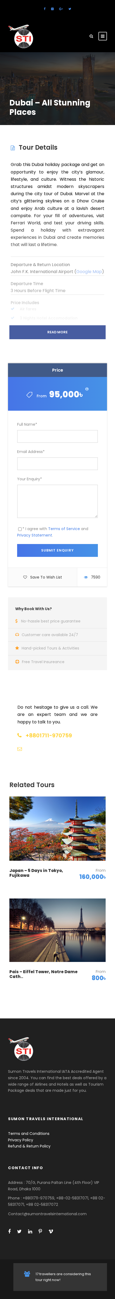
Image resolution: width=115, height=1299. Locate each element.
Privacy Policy (20, 1140)
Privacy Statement (34, 535)
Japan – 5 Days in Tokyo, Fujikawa (36, 873)
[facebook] (44, 9)
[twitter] (69, 9)
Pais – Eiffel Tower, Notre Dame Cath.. (43, 974)
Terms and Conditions (28, 1133)
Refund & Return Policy (29, 1146)
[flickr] (52, 9)
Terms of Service (64, 528)
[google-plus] (61, 9)
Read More (57, 332)
